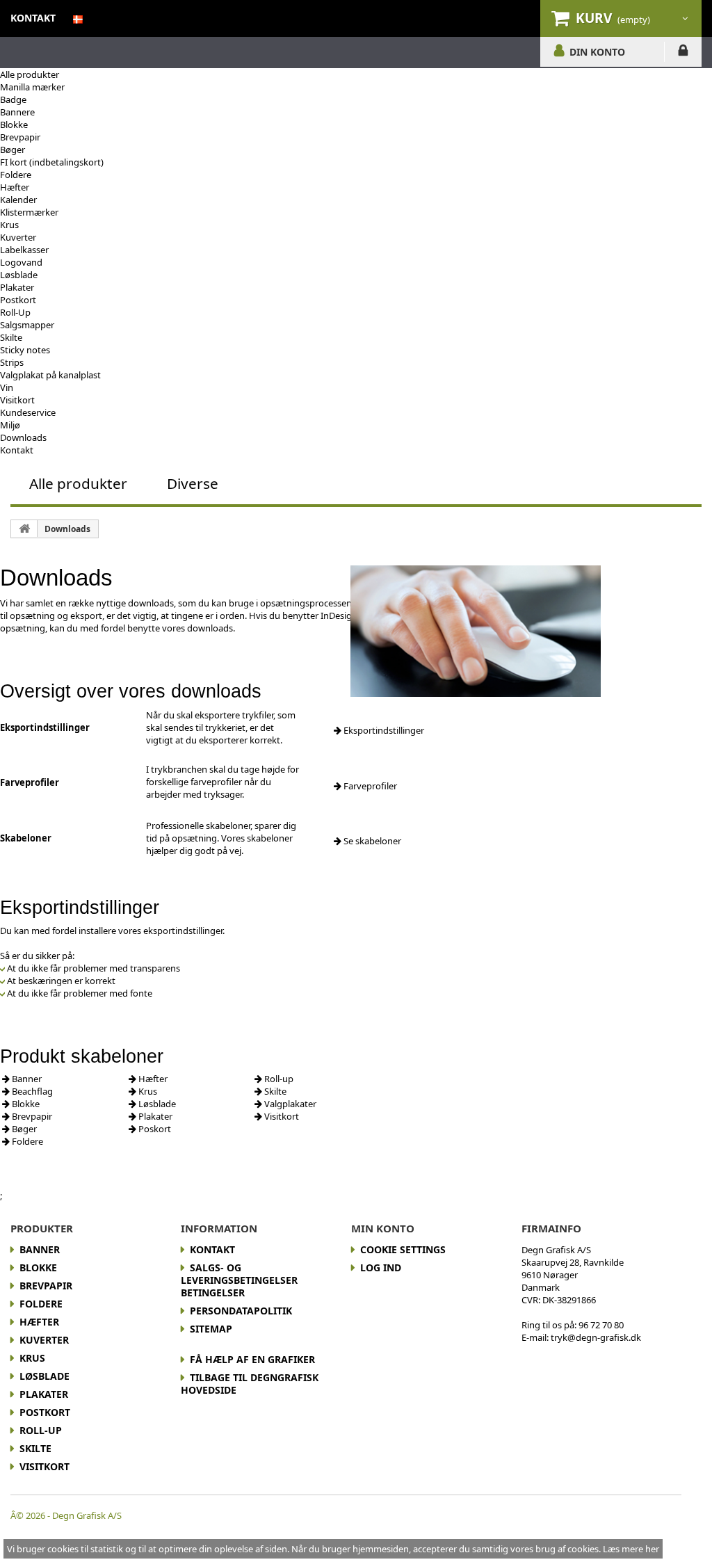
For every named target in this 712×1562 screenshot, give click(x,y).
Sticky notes (25, 350)
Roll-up (277, 1078)
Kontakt (16, 450)
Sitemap (211, 1328)
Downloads (23, 437)
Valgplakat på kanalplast (50, 375)
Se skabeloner (371, 841)
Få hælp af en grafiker (252, 1359)
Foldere (15, 174)
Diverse (192, 483)
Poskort (153, 1128)
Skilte (11, 337)
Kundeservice (28, 412)
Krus (9, 224)
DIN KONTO (597, 51)
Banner (26, 1078)
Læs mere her (631, 1549)
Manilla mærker (32, 87)
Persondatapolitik (241, 1310)
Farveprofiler (369, 786)
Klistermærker (29, 212)
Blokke (14, 124)
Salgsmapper (27, 325)
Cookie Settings (403, 1249)
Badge (13, 99)
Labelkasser (24, 249)
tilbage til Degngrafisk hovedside (249, 1383)
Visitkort (17, 400)
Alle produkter (29, 74)
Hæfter (14, 187)
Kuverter (18, 237)
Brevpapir (20, 137)
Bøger (12, 149)
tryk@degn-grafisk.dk (596, 1337)
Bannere (17, 112)
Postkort (18, 299)
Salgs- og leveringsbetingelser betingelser (239, 1280)
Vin (6, 387)
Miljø (10, 425)
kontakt (33, 17)
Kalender (18, 199)
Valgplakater (289, 1103)
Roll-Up (15, 312)
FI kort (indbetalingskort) (52, 162)
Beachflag (31, 1091)
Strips (12, 362)
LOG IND (683, 53)
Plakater (17, 287)
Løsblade (19, 274)
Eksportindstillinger (382, 730)
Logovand (21, 262)
